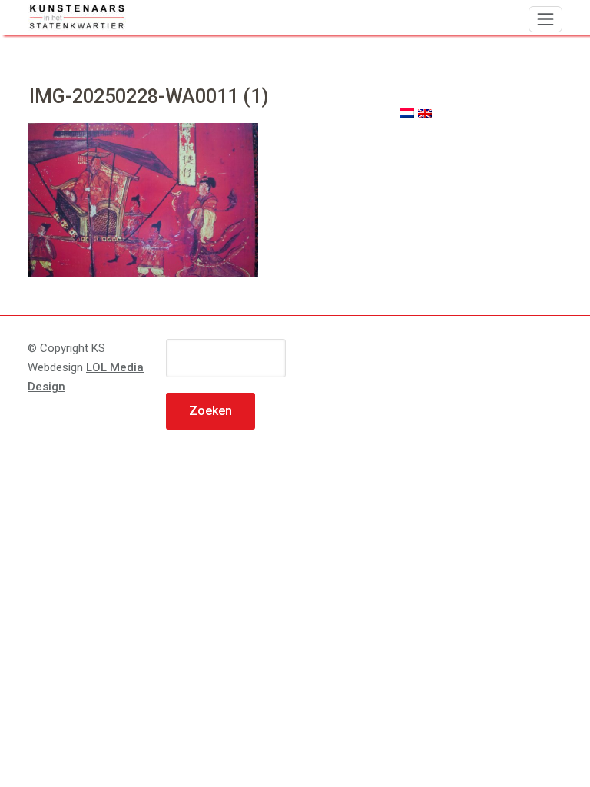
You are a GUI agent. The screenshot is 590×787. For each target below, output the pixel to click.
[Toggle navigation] (545, 19)
